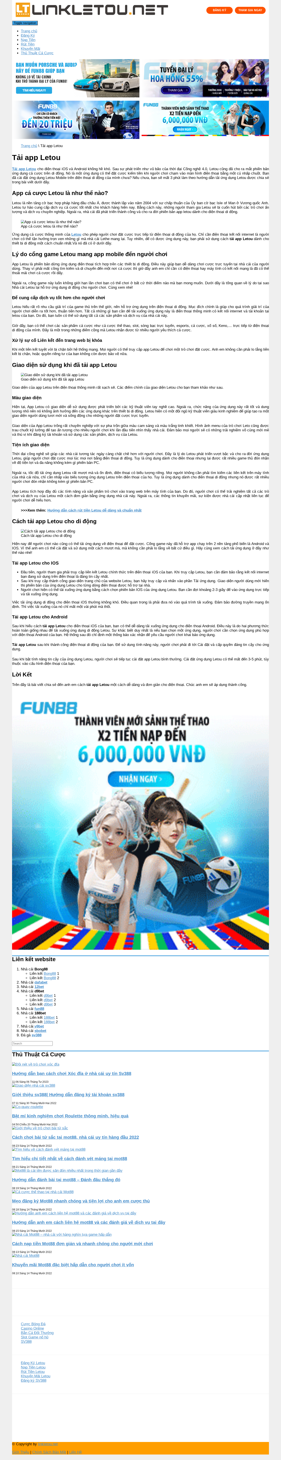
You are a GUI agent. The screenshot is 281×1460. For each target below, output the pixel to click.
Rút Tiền (27, 44)
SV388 (26, 1342)
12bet (39, 987)
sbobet (40, 1031)
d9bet (48, 995)
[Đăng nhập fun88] (205, 120)
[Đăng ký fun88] (140, 822)
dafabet (40, 982)
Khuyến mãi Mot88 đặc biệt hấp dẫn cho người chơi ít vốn (73, 1264)
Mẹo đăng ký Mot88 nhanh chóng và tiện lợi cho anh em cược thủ (81, 1201)
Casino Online (32, 1328)
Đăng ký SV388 (33, 1380)
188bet (49, 1017)
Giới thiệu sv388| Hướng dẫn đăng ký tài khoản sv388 (68, 1094)
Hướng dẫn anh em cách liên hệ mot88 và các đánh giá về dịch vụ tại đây (88, 1222)
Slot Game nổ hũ (34, 1337)
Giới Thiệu (20, 1452)
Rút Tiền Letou (33, 1372)
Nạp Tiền (28, 40)
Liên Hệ (75, 1452)
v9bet (38, 1026)
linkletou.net (48, 1444)
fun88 (39, 1009)
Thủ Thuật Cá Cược (37, 53)
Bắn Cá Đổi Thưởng (37, 1333)
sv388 (36, 1035)
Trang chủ (29, 31)
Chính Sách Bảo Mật (49, 1452)
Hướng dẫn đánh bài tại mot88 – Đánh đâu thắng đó (66, 1179)
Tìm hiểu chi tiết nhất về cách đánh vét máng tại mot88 (69, 1158)
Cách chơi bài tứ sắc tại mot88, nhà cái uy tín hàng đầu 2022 (75, 1137)
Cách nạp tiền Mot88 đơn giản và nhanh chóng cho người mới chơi (82, 1243)
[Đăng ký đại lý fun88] (75, 78)
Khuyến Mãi (30, 49)
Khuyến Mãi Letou (35, 1376)
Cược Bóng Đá (33, 1324)
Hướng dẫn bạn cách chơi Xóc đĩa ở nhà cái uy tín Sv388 (71, 1073)
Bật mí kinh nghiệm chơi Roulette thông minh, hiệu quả (70, 1116)
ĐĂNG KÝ (220, 10)
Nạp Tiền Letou (33, 1367)
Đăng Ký (28, 35)
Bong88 (50, 974)
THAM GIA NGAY (250, 10)
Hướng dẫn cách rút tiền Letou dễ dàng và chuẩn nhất (94, 510)
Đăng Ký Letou (33, 1363)
